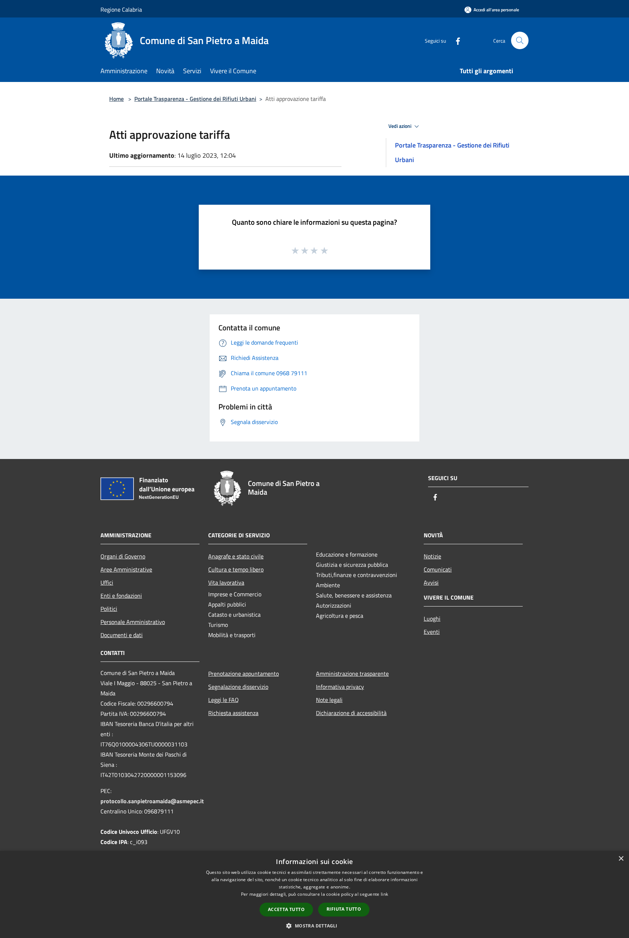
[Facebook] (455, 40)
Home (116, 98)
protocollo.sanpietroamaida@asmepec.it (152, 801)
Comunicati (438, 569)
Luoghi (432, 618)
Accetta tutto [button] (286, 909)
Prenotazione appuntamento (243, 673)
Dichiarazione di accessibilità (351, 713)
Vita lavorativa (226, 582)
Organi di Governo (122, 556)
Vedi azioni (400, 126)
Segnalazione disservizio (238, 686)
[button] (314, 925)
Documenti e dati (121, 635)
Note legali (329, 699)
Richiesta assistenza (233, 713)
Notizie (432, 556)
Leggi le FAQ (223, 699)
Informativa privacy (340, 686)
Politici (108, 608)
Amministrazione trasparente (352, 673)
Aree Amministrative (126, 569)
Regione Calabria (121, 9)
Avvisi (431, 582)
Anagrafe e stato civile (236, 556)
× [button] (621, 859)
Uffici (106, 582)
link (384, 894)
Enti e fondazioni (121, 595)
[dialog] (314, 894)
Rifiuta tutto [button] (344, 909)
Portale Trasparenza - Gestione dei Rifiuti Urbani (195, 98)
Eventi (432, 631)
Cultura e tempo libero (236, 569)
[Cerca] (520, 40)
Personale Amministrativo (132, 621)
